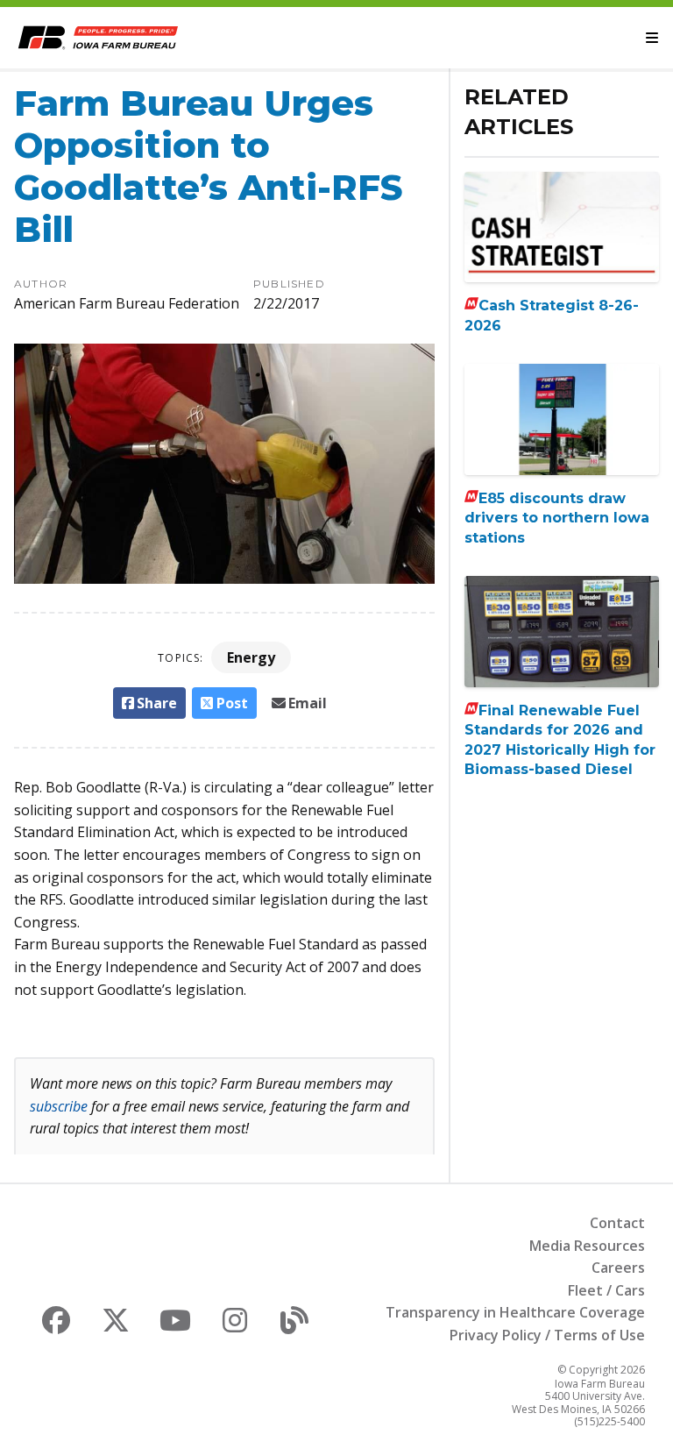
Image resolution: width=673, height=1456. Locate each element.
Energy (251, 657)
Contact (617, 1222)
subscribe (59, 1106)
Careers (618, 1267)
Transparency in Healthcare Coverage (515, 1312)
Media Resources (587, 1245)
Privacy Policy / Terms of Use (547, 1335)
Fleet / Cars (606, 1290)
